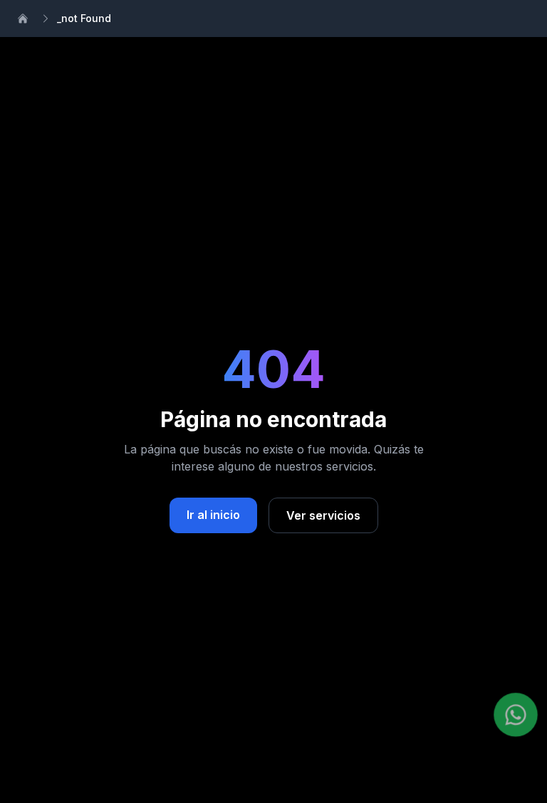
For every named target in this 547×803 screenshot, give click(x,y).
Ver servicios (323, 515)
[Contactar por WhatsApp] (516, 715)
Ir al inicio (213, 515)
